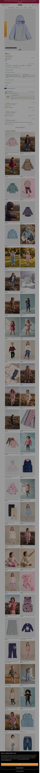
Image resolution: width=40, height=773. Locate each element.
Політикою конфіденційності (6, 759)
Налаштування (19, 768)
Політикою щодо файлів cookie (23, 758)
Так (19, 764)
